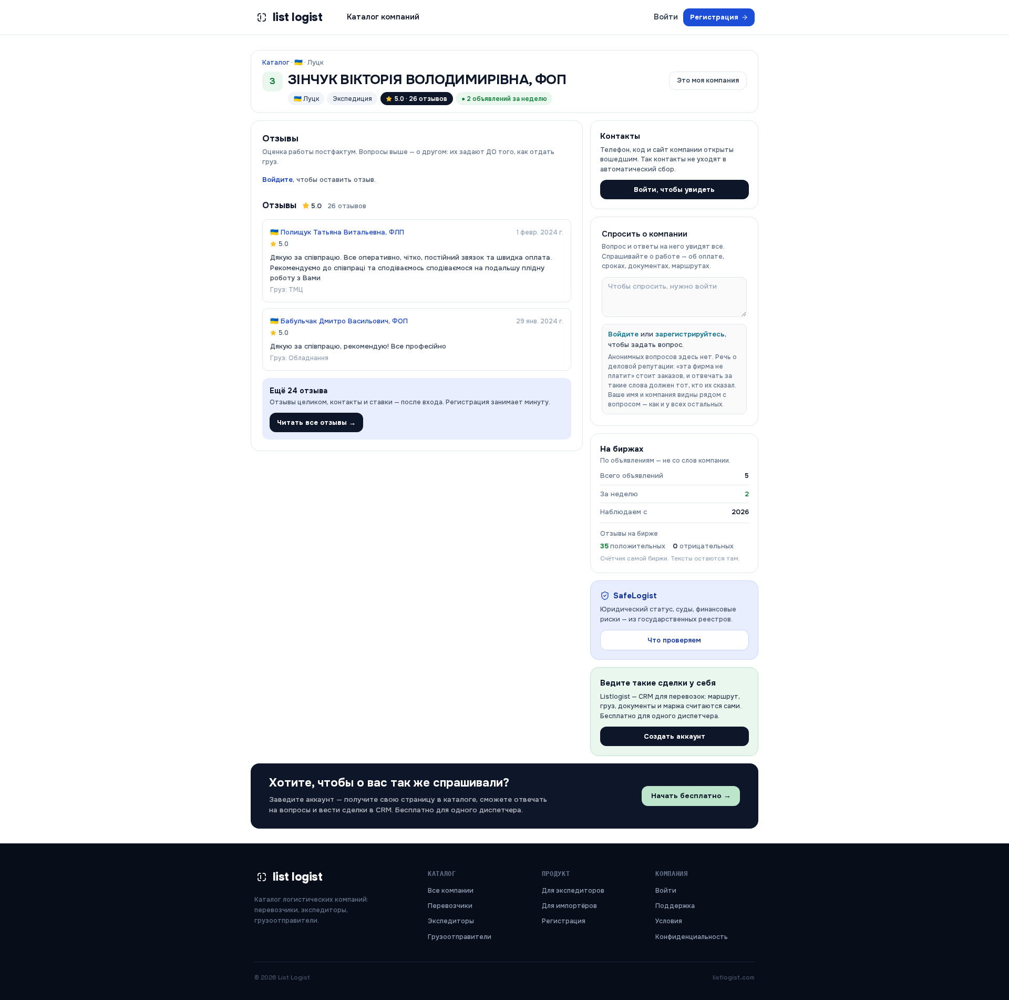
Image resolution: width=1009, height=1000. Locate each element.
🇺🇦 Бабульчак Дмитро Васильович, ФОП (339, 321)
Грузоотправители (459, 937)
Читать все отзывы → (316, 422)
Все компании (450, 890)
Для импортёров (569, 906)
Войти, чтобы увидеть (674, 189)
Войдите (277, 179)
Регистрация (714, 17)
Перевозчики (450, 906)
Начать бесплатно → (691, 795)
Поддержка (675, 906)
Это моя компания (708, 80)
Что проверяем (674, 640)
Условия (668, 921)
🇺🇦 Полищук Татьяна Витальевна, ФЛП (337, 232)
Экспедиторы (451, 921)
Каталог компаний (383, 17)
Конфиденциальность (691, 937)
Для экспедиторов (573, 890)
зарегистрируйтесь (690, 334)
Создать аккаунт (674, 736)
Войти (666, 17)
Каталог (276, 62)
